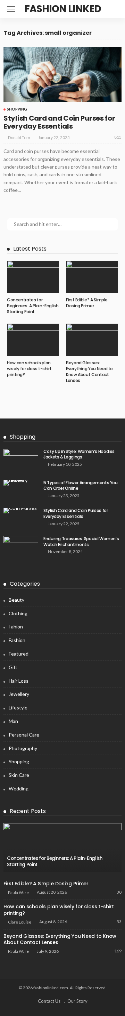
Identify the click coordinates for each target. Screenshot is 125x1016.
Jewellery (19, 694)
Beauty (16, 600)
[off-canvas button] (11, 9)
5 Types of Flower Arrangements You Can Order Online (80, 485)
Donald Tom (19, 137)
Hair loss (18, 681)
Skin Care (19, 775)
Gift (13, 667)
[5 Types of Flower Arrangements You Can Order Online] (20, 483)
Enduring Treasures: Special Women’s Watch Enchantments (81, 541)
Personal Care (24, 735)
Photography (23, 748)
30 (119, 892)
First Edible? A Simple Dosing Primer (87, 303)
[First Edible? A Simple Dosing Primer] (92, 277)
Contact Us (49, 1001)
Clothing (18, 613)
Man (13, 721)
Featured (18, 654)
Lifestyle (18, 707)
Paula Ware (18, 892)
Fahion (16, 626)
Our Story (77, 1001)
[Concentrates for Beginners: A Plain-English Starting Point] (33, 277)
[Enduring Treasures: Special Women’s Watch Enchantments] (20, 547)
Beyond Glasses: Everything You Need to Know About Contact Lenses (89, 371)
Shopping (17, 109)
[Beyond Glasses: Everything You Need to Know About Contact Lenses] (92, 340)
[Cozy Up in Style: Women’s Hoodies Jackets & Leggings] (20, 460)
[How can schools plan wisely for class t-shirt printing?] (33, 340)
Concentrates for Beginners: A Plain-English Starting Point (33, 306)
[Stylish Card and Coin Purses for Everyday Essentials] (62, 74)
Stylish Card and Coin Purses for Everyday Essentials (59, 122)
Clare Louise (19, 922)
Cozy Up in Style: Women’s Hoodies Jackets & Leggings (79, 454)
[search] (112, 9)
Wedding (18, 788)
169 (118, 950)
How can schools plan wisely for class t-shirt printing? (29, 368)
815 (118, 137)
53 (119, 921)
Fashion (17, 640)
